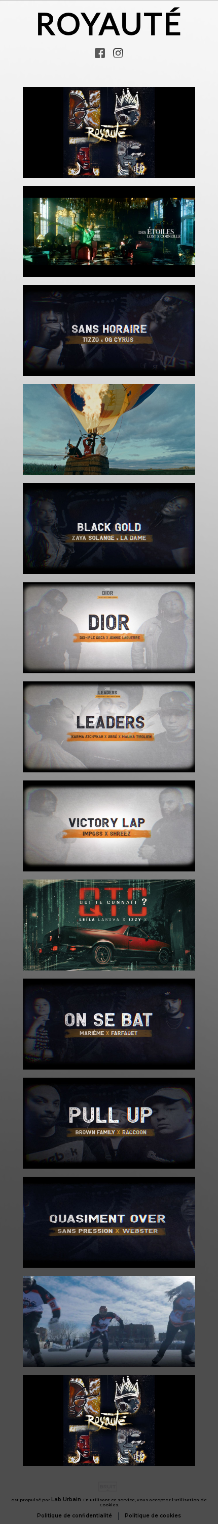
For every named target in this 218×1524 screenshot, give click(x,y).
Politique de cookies (153, 1516)
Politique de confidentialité (74, 1516)
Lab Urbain (66, 1499)
